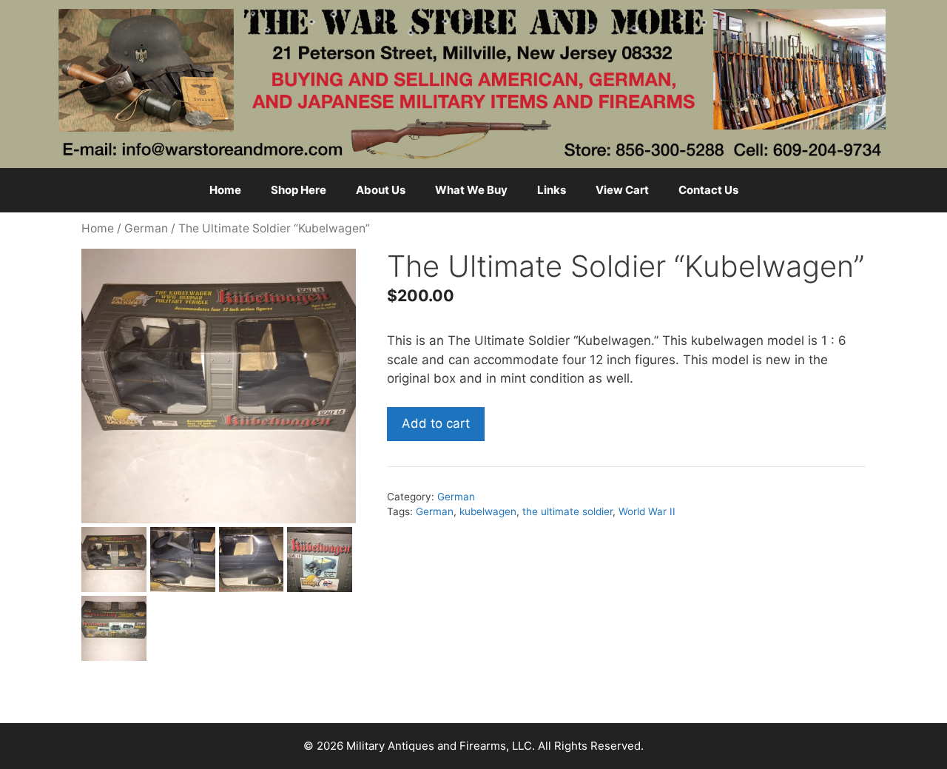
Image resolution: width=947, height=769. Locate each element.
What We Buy (471, 190)
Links (551, 190)
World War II (647, 511)
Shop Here (298, 190)
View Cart (622, 190)
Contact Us (708, 190)
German (146, 228)
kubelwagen (487, 511)
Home (225, 190)
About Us (380, 190)
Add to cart (436, 423)
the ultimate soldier (567, 511)
